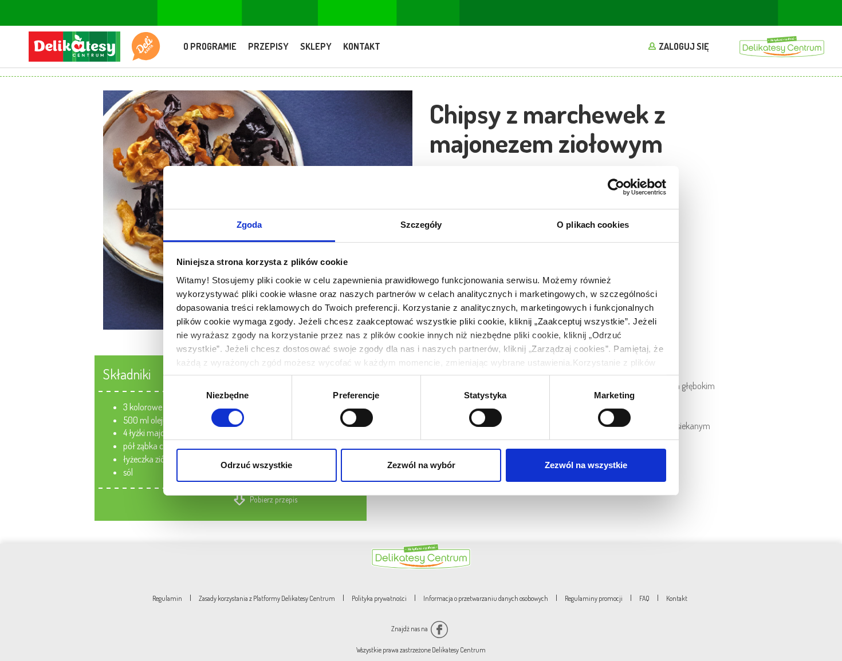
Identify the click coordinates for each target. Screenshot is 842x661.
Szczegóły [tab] (421, 224)
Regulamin (167, 598)
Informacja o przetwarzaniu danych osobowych (485, 598)
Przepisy (268, 46)
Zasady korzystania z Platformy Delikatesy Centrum (267, 598)
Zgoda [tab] (249, 224)
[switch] (356, 418)
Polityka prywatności (379, 598)
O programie (210, 46)
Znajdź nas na (410, 628)
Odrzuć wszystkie (256, 465)
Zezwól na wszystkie (586, 465)
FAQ (644, 598)
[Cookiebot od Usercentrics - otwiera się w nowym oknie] (616, 187)
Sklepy (316, 46)
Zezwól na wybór (421, 465)
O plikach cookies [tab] (593, 224)
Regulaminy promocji (594, 598)
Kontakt (361, 46)
